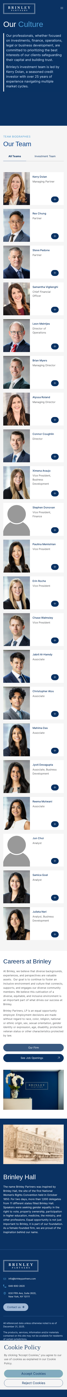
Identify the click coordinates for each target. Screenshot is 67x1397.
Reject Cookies (33, 1383)
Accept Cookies (33, 1374)
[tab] (14, 156)
